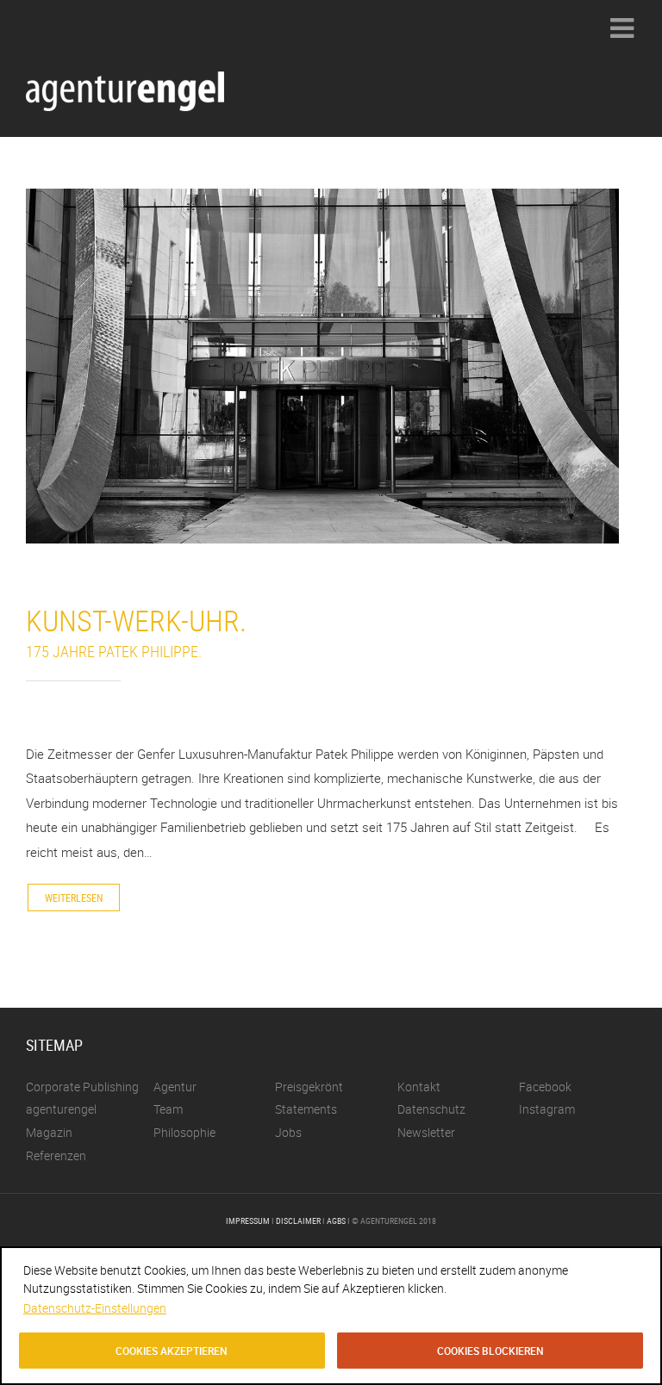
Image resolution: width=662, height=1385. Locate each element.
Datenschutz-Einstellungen (94, 1308)
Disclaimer (298, 1220)
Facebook (545, 1086)
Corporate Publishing (82, 1086)
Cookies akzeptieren (172, 1350)
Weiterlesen (74, 897)
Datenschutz (431, 1109)
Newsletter (426, 1132)
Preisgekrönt (309, 1086)
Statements (306, 1109)
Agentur (175, 1086)
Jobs (288, 1132)
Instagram (547, 1109)
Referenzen (56, 1155)
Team (168, 1109)
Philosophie (184, 1132)
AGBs (336, 1220)
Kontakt (418, 1086)
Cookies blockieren (490, 1350)
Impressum (248, 1220)
